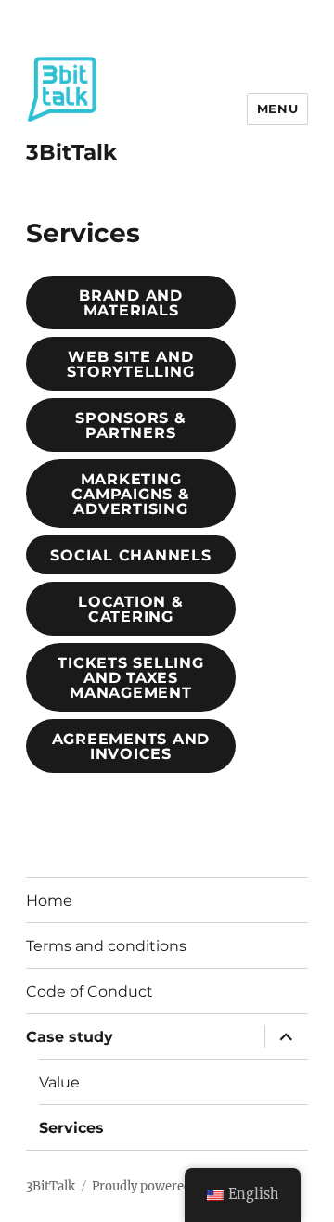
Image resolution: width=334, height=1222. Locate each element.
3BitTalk (71, 152)
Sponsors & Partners (130, 425)
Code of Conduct (89, 991)
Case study (69, 1037)
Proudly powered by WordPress (184, 1186)
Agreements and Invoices (131, 746)
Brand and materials (131, 303)
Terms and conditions (106, 946)
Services (71, 1128)
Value (59, 1082)
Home (49, 900)
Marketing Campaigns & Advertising (130, 494)
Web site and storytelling (130, 364)
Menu (277, 108)
